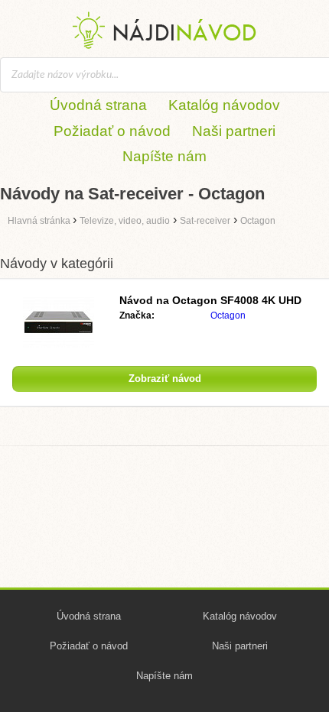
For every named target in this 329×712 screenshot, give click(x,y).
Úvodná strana (98, 105)
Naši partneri (233, 131)
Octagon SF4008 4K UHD (210, 300)
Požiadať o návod (112, 131)
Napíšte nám (164, 156)
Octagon (228, 315)
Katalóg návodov (224, 105)
